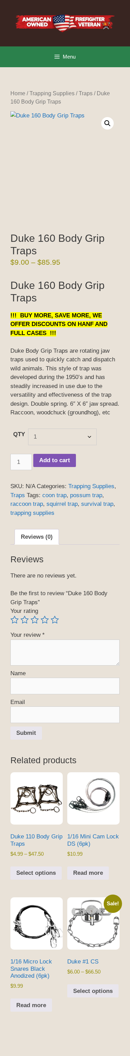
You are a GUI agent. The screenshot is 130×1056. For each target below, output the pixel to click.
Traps (86, 93)
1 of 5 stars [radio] (14, 620)
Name (18, 673)
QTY (19, 434)
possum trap (86, 495)
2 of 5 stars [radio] (24, 620)
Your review (27, 635)
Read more (88, 873)
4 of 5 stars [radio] (45, 620)
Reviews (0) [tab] (37, 537)
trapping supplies (32, 513)
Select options (36, 873)
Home (17, 93)
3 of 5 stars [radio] (35, 620)
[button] (107, 123)
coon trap (54, 495)
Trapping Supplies (52, 93)
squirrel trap (62, 504)
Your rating (24, 611)
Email (17, 702)
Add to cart (54, 460)
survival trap (97, 504)
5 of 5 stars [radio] (55, 620)
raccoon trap (26, 504)
